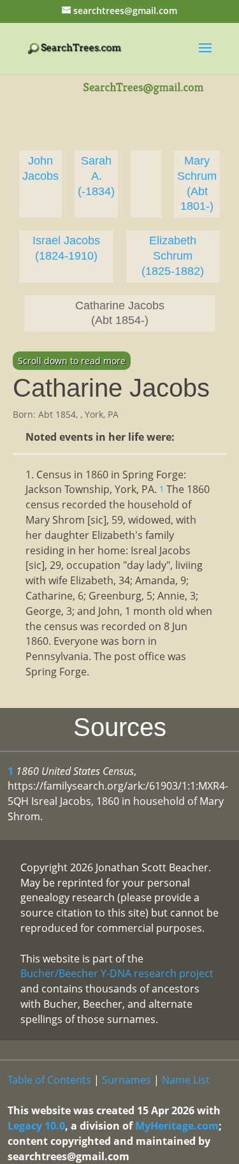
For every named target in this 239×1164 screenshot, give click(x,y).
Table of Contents (49, 1080)
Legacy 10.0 (36, 1126)
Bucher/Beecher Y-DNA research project (117, 973)
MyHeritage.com (177, 1126)
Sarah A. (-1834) (96, 176)
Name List (186, 1080)
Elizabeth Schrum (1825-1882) (172, 255)
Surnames (126, 1080)
